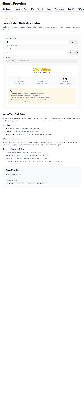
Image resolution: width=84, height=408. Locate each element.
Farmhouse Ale (59, 9)
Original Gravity (11, 38)
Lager (49, 9)
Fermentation (30, 183)
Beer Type (9, 57)
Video (25, 9)
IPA (32, 9)
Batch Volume (10, 49)
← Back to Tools (8, 19)
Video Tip (40, 9)
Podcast (17, 9)
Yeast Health (20, 183)
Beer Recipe (7, 9)
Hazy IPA (71, 9)
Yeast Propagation (42, 183)
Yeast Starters (11, 183)
